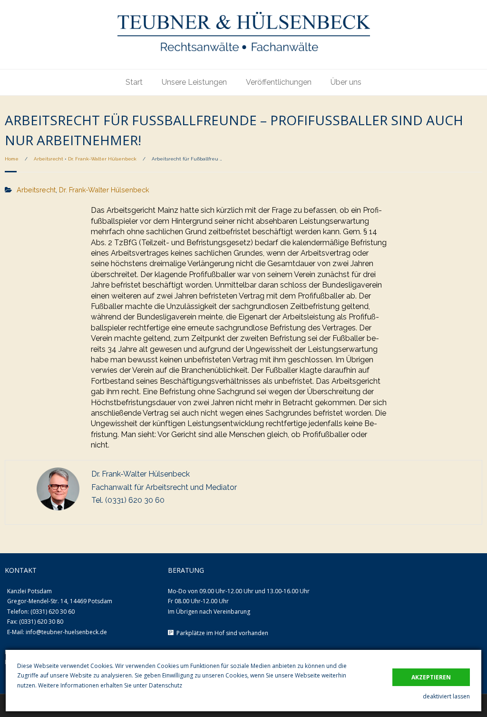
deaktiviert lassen (446, 696)
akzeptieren (431, 677)
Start (134, 82)
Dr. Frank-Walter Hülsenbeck (102, 158)
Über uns (346, 82)
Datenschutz (165, 685)
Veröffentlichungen (279, 82)
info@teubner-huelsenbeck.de (66, 632)
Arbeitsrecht (48, 158)
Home (12, 158)
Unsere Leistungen (194, 82)
